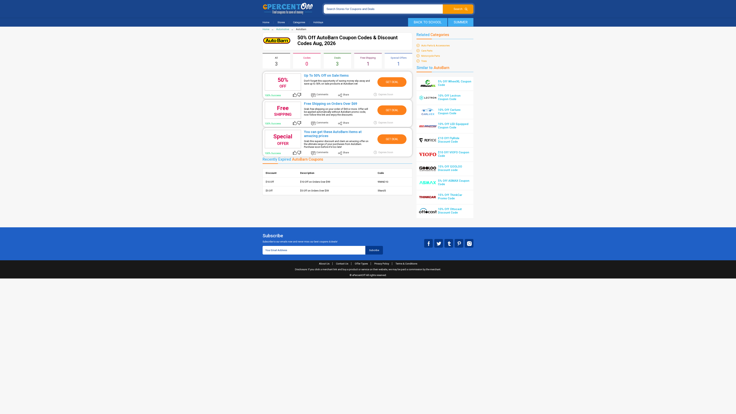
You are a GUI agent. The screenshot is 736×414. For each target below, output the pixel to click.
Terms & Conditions (406, 263)
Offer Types (361, 263)
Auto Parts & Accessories (435, 45)
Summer (461, 22)
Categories (299, 22)
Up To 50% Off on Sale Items (326, 75)
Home (266, 22)
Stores (281, 22)
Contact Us (342, 263)
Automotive (282, 29)
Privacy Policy (381, 263)
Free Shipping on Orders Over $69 (330, 104)
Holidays (318, 22)
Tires (424, 61)
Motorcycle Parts (430, 55)
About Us (324, 263)
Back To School (428, 22)
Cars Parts (426, 50)
